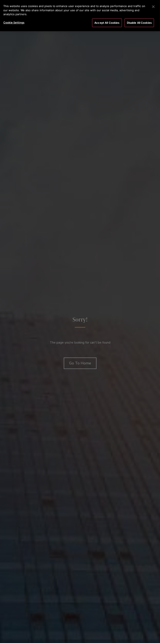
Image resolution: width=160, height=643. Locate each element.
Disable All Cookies (139, 22)
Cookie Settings (13, 22)
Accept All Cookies (106, 22)
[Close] (153, 6)
